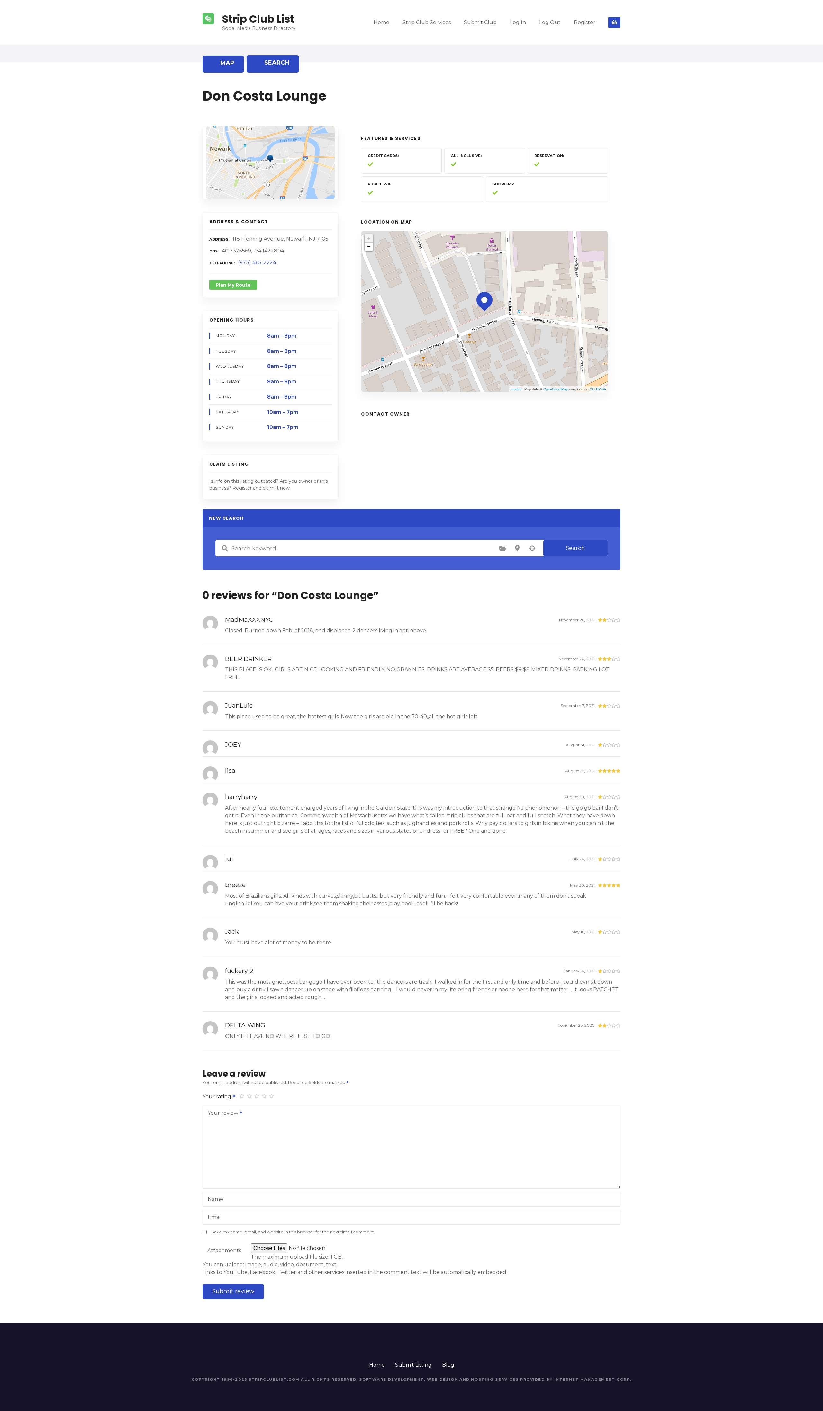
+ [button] (369, 238)
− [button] (369, 246)
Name (215, 1199)
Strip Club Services (426, 22)
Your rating (217, 1097)
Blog (448, 1365)
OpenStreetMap (555, 388)
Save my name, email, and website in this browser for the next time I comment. (293, 1232)
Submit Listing (413, 1365)
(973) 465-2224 (257, 263)
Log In (518, 22)
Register (584, 22)
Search (575, 548)
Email (215, 1217)
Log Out (550, 22)
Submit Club (480, 22)
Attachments (224, 1250)
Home (381, 22)
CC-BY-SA (598, 388)
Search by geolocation (532, 548)
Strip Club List (258, 19)
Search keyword (224, 548)
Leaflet (516, 388)
